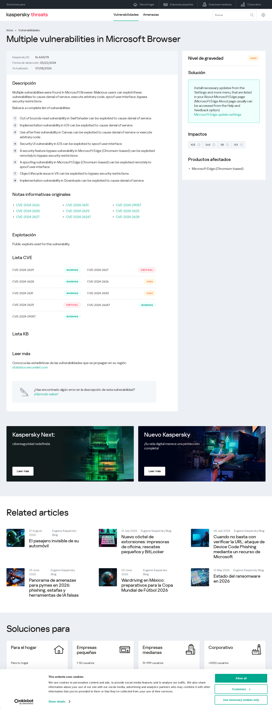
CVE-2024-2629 (77, 211)
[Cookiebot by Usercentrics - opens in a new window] (24, 702)
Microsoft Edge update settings (217, 114)
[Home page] (28, 15)
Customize (239, 689)
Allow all (241, 678)
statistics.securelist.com (30, 367)
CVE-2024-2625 (127, 211)
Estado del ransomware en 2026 (237, 579)
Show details (56, 701)
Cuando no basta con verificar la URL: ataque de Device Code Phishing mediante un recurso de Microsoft (239, 546)
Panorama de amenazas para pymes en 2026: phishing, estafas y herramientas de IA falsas (54, 588)
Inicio (9, 30)
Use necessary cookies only (241, 699)
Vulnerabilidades (126, 14)
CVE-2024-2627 (27, 217)
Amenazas (151, 14)
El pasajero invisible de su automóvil (54, 543)
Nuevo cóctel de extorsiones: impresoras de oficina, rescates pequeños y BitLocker (145, 544)
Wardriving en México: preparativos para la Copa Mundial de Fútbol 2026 (147, 585)
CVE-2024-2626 (28, 205)
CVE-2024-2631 (77, 205)
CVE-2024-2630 (28, 211)
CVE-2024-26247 (78, 217)
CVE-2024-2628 (128, 217)
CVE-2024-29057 (128, 205)
